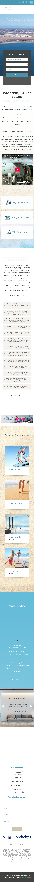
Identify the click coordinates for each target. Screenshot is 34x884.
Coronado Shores (15, 503)
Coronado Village (15, 537)
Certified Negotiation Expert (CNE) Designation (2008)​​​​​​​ (17, 366)
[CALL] (23, 2)
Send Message (17, 781)
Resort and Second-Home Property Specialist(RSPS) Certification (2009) (17, 360)
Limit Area (17, 79)
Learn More (10, 472)
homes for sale (24, 136)
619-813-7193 (27, 149)
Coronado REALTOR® (25, 107)
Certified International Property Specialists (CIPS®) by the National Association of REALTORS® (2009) (17, 340)
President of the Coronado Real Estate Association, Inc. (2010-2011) (18, 327)
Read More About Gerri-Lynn (16, 396)
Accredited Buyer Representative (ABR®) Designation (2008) (17, 373)
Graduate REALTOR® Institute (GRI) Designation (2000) (17, 386)
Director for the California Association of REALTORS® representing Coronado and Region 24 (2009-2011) (17, 320)
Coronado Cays (14, 469)
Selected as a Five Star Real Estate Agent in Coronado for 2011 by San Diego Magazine (18, 313)
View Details (16, 671)
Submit (16, 829)
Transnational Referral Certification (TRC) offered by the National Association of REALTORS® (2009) (18, 354)
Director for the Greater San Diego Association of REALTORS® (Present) (18, 347)
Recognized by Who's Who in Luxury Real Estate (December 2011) (18, 333)
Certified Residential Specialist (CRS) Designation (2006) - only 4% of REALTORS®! (17, 380)
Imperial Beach (14, 571)
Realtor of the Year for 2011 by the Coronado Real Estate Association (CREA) (17, 305)
